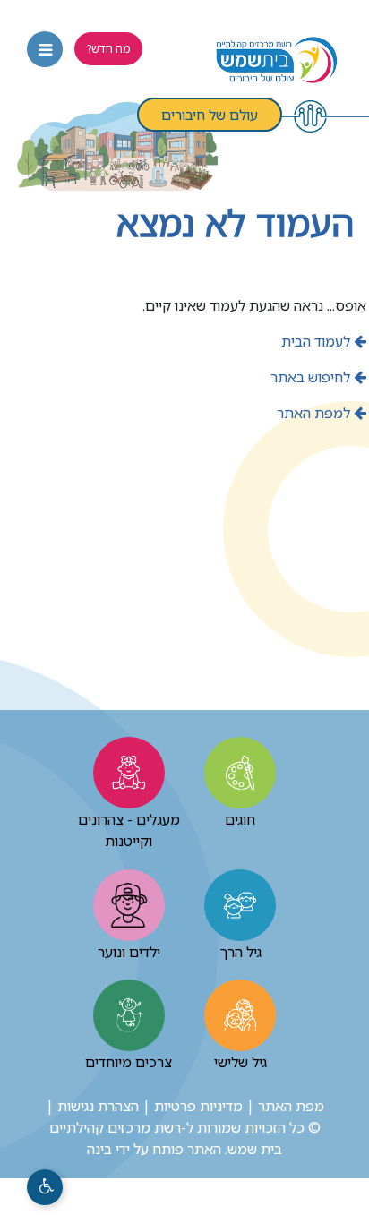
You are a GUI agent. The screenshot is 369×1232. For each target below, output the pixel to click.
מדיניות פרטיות (198, 1106)
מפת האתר (291, 1106)
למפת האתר (315, 413)
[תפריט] (45, 49)
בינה (99, 1149)
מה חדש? (109, 48)
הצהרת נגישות (98, 1106)
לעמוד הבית (317, 341)
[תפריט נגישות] (45, 1187)
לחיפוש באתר (312, 377)
